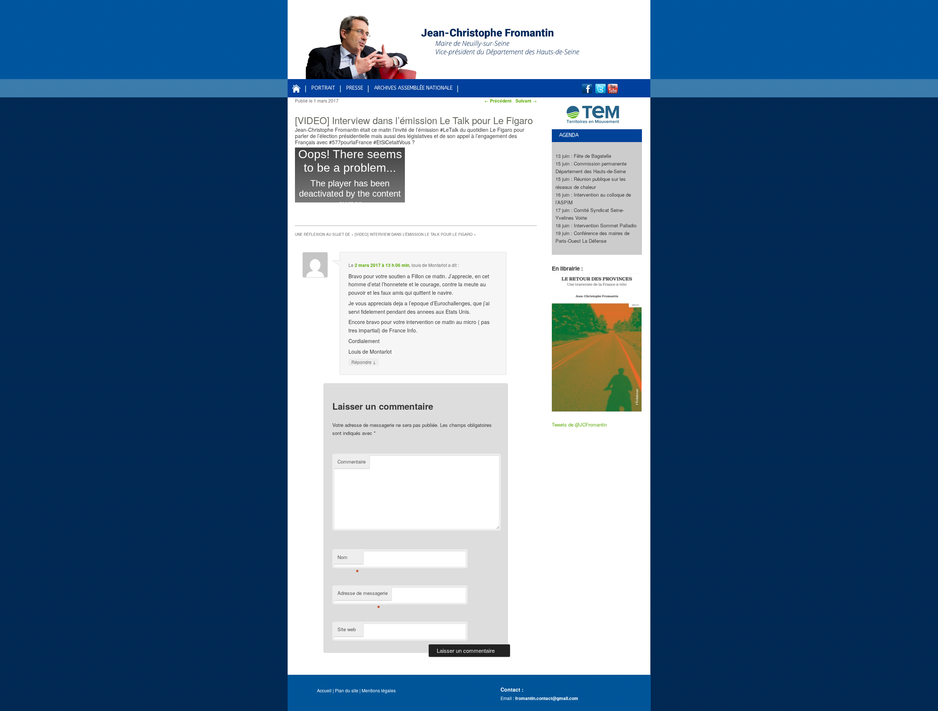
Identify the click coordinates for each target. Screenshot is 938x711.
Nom (348, 559)
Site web (346, 629)
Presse (354, 88)
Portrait (323, 88)
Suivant (526, 100)
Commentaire (351, 461)
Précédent (498, 100)
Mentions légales (379, 690)
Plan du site (346, 690)
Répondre (363, 361)
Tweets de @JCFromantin (579, 424)
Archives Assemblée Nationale (413, 88)
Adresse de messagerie (362, 594)
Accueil (324, 690)
